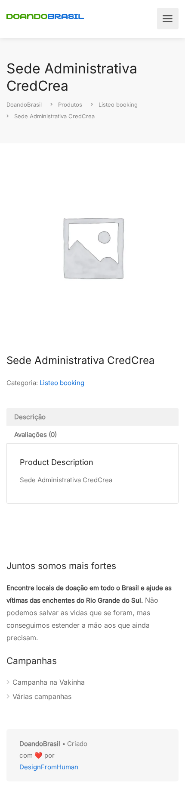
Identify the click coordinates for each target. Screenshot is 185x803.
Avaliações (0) (35, 434)
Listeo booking (62, 383)
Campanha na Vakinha (48, 682)
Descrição (30, 417)
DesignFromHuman (48, 767)
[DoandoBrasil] (45, 15)
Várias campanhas (41, 696)
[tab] (92, 417)
